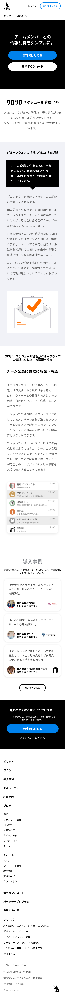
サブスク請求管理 (33, 948)
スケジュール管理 (12, 948)
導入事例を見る (32, 687)
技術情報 (37, 977)
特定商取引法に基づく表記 (17, 971)
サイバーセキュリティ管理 (16, 937)
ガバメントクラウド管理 (15, 931)
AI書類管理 (8, 925)
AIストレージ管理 (26, 925)
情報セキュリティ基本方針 (16, 977)
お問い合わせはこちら (32, 738)
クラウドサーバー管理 (14, 942)
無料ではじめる (50, 5)
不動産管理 (34, 942)
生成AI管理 (43, 925)
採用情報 (7, 984)
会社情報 (19, 984)
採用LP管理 (9, 954)
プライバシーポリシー (14, 965)
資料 (32, 66)
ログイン (32, 5)
